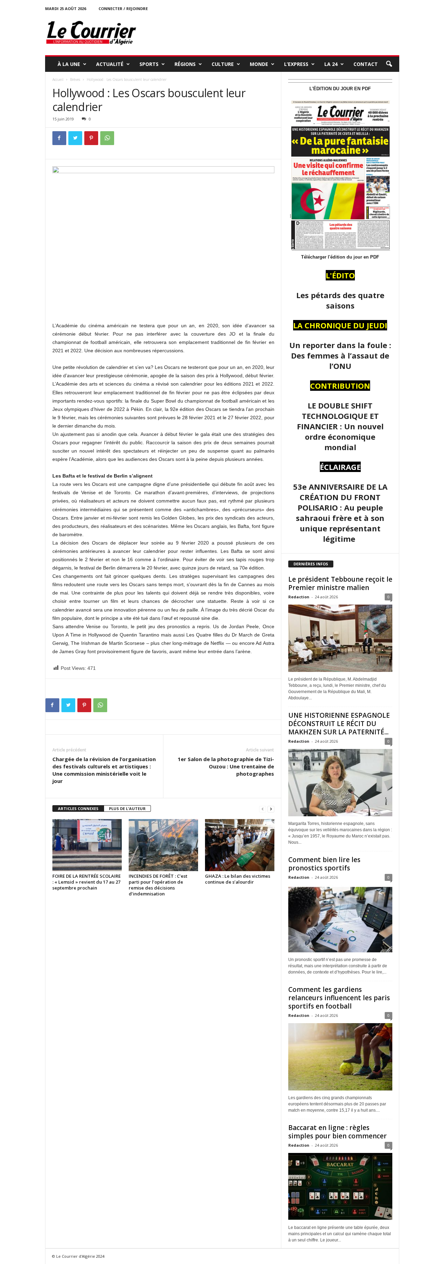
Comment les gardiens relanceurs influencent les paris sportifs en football (339, 998)
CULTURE (223, 64)
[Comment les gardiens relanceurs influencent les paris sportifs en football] (340, 1056)
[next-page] (270, 808)
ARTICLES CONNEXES (78, 808)
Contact (365, 64)
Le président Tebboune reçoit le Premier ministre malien (340, 583)
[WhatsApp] (107, 138)
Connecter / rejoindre (123, 8)
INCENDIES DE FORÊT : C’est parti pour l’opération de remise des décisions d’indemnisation (158, 885)
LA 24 (331, 64)
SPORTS (149, 64)
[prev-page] (262, 808)
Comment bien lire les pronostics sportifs (324, 864)
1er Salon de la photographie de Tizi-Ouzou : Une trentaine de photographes (226, 766)
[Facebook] (59, 138)
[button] (388, 64)
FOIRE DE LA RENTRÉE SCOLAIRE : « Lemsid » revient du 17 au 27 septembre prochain (86, 882)
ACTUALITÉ (109, 64)
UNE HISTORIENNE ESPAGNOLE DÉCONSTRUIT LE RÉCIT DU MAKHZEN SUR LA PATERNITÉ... (339, 723)
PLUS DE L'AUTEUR (127, 808)
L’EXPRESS (296, 64)
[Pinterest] (91, 138)
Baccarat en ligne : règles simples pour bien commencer (337, 1131)
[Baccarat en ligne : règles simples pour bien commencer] (340, 1186)
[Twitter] (75, 138)
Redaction (298, 596)
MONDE (259, 64)
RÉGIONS (185, 64)
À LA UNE (69, 64)
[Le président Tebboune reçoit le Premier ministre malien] (340, 638)
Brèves (75, 79)
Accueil (57, 79)
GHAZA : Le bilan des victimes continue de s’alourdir (237, 879)
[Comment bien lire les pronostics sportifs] (340, 918)
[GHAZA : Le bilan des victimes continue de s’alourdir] (239, 845)
